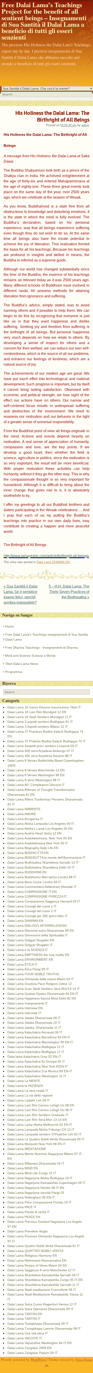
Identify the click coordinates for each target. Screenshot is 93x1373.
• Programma (12, 672)
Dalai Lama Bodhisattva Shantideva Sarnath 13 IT (43, 862)
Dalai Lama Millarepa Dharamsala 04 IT (35, 1163)
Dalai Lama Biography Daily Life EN (32, 848)
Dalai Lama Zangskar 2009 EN (29, 1348)
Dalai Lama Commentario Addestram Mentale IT (42, 887)
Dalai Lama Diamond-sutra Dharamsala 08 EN (40, 930)
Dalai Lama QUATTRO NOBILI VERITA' (35, 1251)
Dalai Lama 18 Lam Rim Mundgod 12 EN (36, 712)
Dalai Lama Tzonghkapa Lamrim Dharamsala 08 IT (44, 1328)
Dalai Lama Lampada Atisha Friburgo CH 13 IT (40, 1129)
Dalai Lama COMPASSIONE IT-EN (32, 891)
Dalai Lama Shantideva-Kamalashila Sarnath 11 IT (43, 1285)
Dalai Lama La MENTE (23, 1081)
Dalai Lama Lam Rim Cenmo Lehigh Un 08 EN (40, 1105)
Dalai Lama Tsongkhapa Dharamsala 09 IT (38, 1323)
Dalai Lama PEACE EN (23, 1217)
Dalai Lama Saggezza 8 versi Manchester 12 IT (41, 1270)
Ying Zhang (83, 1359)
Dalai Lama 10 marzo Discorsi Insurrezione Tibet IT (44, 707)
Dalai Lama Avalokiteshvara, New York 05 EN (39, 838)
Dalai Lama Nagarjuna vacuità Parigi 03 (35, 1192)
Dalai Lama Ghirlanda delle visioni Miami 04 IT (40, 979)
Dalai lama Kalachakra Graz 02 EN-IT (34, 1056)
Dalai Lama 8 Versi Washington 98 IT (33, 780)
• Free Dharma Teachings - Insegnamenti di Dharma (40, 647)
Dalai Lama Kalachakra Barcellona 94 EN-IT (38, 1037)
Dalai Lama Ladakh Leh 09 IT (28, 1100)
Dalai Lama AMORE (21, 814)
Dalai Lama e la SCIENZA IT (27, 950)
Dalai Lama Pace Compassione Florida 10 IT (39, 1202)
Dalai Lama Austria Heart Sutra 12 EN (34, 833)
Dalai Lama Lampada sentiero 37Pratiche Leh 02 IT (44, 1134)
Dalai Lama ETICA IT (22, 964)
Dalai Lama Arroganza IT (25, 819)
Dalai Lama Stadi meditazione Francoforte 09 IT (41, 1289)
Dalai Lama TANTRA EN (24, 1314)
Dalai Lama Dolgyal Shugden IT (30, 945)
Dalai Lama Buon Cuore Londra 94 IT (34, 882)
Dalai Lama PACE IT (22, 1207)
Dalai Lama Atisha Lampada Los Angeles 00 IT (40, 823)
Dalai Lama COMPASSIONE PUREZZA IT (37, 896)
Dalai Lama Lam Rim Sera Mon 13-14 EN (37, 1119)
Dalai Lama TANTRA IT (24, 1318)
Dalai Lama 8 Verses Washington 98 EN (35, 775)
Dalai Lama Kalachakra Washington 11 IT (36, 1076)
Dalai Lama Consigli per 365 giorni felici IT (37, 916)
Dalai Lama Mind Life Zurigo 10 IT (31, 1173)
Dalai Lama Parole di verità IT (28, 1212)
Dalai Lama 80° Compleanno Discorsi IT (36, 785)
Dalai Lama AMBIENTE (23, 809)
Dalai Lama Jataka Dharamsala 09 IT (34, 1018)
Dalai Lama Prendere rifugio (27, 1231)
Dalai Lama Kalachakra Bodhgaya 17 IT (35, 1052)
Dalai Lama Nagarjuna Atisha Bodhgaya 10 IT (40, 1178)
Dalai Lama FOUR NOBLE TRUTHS (33, 974)
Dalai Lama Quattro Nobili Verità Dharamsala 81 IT (43, 1246)
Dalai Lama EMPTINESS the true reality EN (38, 955)
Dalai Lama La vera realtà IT (27, 1090)
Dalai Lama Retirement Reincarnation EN (36, 1260)
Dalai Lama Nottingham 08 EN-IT (31, 1197)
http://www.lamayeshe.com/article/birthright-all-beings (46, 556)
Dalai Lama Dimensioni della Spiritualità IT (37, 935)
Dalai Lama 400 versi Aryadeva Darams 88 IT (39, 756)
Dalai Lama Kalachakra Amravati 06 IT (34, 1032)
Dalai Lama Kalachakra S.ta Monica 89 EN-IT (39, 1071)
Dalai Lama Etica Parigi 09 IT (28, 969)
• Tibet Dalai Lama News (20, 663)
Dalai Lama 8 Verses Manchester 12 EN (36, 770)
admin (85, 125)
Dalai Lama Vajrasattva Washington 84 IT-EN (39, 1343)
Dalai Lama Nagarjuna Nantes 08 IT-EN (35, 1187)
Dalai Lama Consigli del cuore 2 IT (32, 911)
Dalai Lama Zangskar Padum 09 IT (32, 1353)
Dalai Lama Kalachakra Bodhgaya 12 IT (35, 1047)
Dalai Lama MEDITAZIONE (26, 1149)
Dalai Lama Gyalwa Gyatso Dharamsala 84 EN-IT (42, 993)
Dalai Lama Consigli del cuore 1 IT (32, 906)
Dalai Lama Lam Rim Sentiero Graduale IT (37, 1115)
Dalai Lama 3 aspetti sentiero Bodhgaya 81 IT (40, 721)
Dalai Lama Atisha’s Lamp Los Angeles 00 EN (39, 828)
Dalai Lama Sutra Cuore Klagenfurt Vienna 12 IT (42, 1304)
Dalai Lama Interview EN (25, 1008)
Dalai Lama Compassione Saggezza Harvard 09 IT (43, 901)
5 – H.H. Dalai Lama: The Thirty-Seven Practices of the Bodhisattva (69, 591)
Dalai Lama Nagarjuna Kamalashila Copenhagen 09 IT (46, 1183)
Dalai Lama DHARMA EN (53, 562)
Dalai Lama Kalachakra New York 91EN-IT (37, 1066)
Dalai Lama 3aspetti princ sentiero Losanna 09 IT (42, 746)
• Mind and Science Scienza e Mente (29, 655)
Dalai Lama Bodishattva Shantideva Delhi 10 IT (41, 867)
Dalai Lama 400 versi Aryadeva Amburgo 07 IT (40, 751)
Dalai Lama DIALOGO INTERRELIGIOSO (37, 925)
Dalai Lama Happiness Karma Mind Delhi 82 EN (41, 998)
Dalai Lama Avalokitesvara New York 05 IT (37, 843)
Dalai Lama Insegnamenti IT (27, 1003)
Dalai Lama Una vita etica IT (27, 1333)
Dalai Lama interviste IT (24, 1013)
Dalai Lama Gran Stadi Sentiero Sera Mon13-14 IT (43, 989)
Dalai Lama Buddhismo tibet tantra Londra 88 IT (41, 877)
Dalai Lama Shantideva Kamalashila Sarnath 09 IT (43, 1275)
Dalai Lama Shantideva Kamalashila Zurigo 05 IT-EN (45, 1280)
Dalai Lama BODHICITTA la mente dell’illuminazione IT (46, 857)
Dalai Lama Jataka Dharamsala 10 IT (34, 1022)
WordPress (38, 1359)
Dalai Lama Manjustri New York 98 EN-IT (36, 1144)
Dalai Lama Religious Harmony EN (32, 1255)
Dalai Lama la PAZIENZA (25, 1086)
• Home (8, 626)
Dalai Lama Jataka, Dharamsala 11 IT (34, 1027)
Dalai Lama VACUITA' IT (24, 1338)
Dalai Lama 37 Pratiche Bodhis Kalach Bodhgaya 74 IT (46, 741)
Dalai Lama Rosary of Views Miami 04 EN (37, 1265)
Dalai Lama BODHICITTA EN (28, 853)
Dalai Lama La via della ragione (30, 1095)
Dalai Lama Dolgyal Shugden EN (30, 940)
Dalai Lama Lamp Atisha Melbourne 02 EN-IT (39, 1124)
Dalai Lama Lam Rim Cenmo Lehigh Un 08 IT (40, 1110)
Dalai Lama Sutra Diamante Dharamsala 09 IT (40, 1309)
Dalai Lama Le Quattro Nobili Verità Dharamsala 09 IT (45, 1139)
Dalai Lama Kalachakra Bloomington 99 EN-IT (40, 1042)
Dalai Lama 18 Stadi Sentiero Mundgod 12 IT (39, 717)
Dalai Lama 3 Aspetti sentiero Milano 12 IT (37, 726)
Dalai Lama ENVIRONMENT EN (30, 959)
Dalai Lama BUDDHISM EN (26, 872)
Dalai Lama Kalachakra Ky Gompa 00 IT (36, 1061)
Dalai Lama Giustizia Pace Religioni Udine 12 (39, 984)
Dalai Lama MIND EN (22, 1168)
